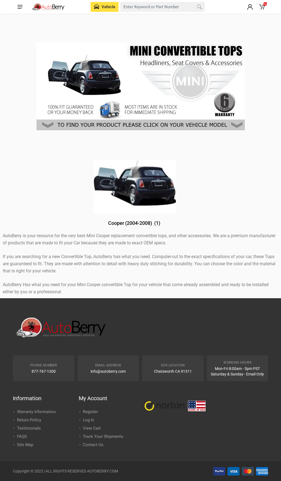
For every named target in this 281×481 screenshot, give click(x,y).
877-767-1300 (44, 371)
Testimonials (29, 428)
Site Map (25, 444)
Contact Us (93, 444)
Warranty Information (36, 411)
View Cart (92, 428)
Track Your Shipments (103, 436)
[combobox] (162, 7)
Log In (88, 420)
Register (90, 411)
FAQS (22, 436)
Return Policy (29, 420)
